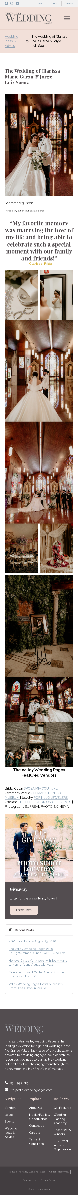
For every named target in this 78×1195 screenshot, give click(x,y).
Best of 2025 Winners (62, 1132)
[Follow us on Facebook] (6, 3)
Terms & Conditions (36, 1141)
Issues (9, 1114)
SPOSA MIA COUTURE (41, 788)
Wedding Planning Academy (60, 1119)
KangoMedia (43, 1189)
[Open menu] (67, 18)
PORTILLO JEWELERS (51, 798)
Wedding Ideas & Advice (11, 41)
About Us (35, 1107)
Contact (54, 3)
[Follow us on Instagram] (11, 3)
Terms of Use (30, 1180)
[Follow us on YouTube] (17, 3)
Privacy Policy (48, 1180)
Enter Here (24, 910)
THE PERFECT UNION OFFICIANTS (44, 802)
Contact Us (36, 1125)
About (41, 3)
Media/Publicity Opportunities (39, 1117)
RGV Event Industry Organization (62, 1145)
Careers (68, 3)
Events (9, 1121)
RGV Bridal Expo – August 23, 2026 (32, 941)
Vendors (10, 1107)
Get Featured (62, 1107)
